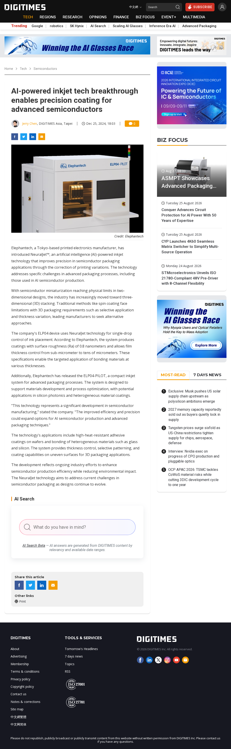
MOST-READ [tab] (173, 375)
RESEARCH (72, 17)
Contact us (18, 694)
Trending (19, 26)
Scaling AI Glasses (128, 26)
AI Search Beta (34, 545)
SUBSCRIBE (202, 7)
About (15, 649)
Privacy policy (20, 679)
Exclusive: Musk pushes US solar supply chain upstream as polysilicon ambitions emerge (194, 396)
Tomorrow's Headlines (81, 649)
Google (37, 26)
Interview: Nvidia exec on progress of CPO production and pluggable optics (193, 456)
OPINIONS (98, 17)
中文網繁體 (18, 717)
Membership (20, 664)
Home (9, 68)
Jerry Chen (29, 123)
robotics (56, 26)
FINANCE (121, 17)
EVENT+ (169, 17)
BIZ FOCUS (145, 17)
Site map (17, 709)
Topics (69, 664)
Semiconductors (45, 68)
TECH (28, 17)
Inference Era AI (162, 26)
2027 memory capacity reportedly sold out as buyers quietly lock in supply (194, 414)
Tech (23, 68)
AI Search (98, 26)
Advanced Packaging (199, 26)
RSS (67, 671)
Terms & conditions (25, 671)
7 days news (74, 656)
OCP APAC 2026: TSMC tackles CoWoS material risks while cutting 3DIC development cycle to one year (193, 477)
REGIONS (48, 17)
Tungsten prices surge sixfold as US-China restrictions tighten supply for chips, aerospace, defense (194, 435)
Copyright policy (22, 686)
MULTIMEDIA (194, 17)
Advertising (19, 656)
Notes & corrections (25, 702)
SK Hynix (77, 26)
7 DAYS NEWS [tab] (207, 375)
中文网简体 (18, 724)
